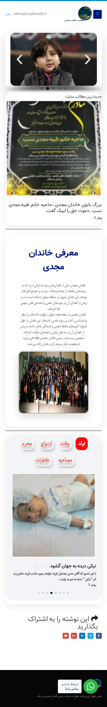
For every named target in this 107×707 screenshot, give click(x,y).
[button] (97, 14)
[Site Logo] (78, 14)
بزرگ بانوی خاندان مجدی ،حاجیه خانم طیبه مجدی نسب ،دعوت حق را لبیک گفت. (55, 207)
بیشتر (99, 218)
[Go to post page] (53, 148)
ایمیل (8, 14)
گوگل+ (74, 636)
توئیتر (90, 636)
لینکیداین (82, 636)
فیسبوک (99, 636)
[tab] (82, 443)
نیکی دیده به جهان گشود (73, 566)
